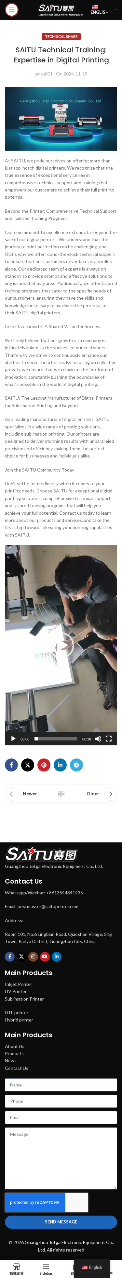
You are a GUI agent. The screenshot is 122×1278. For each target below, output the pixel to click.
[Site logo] (61, 9)
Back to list (61, 794)
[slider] (55, 738)
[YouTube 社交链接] (45, 957)
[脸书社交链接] (11, 765)
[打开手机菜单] (12, 9)
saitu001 (44, 73)
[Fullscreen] (108, 742)
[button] (61, 645)
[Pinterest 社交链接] (43, 765)
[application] (61, 645)
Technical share (61, 36)
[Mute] (98, 742)
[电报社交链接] (76, 765)
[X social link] (27, 765)
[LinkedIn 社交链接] (60, 765)
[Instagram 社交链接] (33, 957)
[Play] (13, 742)
